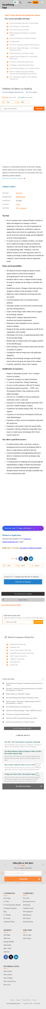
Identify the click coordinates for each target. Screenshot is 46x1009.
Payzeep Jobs (14, 665)
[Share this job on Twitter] (26, 558)
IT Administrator (15, 41)
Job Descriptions (28, 921)
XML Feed (7, 938)
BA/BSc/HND (20, 197)
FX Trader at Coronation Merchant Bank (17, 714)
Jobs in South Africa (10, 981)
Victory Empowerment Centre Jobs (20, 650)
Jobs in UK (7, 985)
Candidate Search (28, 908)
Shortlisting (26, 905)
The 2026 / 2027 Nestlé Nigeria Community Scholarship (22, 742)
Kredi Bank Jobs (15, 662)
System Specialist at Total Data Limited (22, 53)
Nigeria (17, 2)
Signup (35, 2)
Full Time (19, 193)
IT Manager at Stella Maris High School (22, 65)
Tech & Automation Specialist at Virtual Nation (24, 23)
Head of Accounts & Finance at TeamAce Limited (20, 722)
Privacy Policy (26, 1000)
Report (37, 565)
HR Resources (27, 915)
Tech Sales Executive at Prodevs (19, 30)
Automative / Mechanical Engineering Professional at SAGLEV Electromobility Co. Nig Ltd (24, 689)
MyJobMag (37, 1003)
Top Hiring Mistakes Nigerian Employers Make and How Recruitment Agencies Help (22, 752)
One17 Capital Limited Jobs (18, 656)
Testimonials (7, 945)
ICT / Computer (21, 208)
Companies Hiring (9, 921)
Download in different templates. (31, 548)
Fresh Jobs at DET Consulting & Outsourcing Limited (21, 718)
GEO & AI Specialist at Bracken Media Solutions (24, 45)
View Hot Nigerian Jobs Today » (22, 728)
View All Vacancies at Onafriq (23, 594)
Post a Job (26, 898)
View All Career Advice (23, 786)
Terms (34, 1000)
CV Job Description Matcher (12, 905)
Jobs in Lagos (27, 935)
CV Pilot (6, 901)
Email (22, 102)
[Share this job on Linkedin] (31, 558)
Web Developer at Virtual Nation (19, 26)
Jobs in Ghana (8, 971)
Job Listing (7, 898)
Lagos (18, 204)
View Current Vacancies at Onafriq (11, 605)
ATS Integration (28, 911)
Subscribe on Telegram (23, 582)
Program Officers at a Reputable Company (18, 694)
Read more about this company (12, 178)
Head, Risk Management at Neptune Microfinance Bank (22, 697)
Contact (18, 1000)
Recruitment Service (29, 901)
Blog (5, 911)
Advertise (6, 952)
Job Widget (7, 935)
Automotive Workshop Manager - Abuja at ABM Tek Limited (23, 710)
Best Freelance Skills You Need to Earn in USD (19, 765)
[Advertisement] (23, 139)
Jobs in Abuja (27, 938)
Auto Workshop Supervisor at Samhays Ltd (18, 707)
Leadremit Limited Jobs (17, 659)
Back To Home (23, 600)
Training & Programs (10, 908)
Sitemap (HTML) (9, 942)
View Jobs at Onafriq (31, 92)
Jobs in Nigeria (8, 978)
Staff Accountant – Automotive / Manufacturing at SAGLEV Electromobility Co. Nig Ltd (23, 702)
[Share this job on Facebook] (20, 558)
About (12, 1000)
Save (8, 102)
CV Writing (7, 915)
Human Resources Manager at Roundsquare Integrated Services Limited (24, 684)
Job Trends (7, 918)
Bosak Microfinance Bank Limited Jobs (22, 653)
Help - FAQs (7, 948)
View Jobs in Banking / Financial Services (12, 92)
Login (29, 2)
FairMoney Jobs (15, 647)
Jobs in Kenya (8, 974)
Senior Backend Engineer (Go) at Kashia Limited (24, 68)
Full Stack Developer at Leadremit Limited (23, 38)
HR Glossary (27, 918)
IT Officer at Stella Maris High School (21, 62)
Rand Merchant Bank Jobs (18, 644)
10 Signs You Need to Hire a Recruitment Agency (20, 774)
